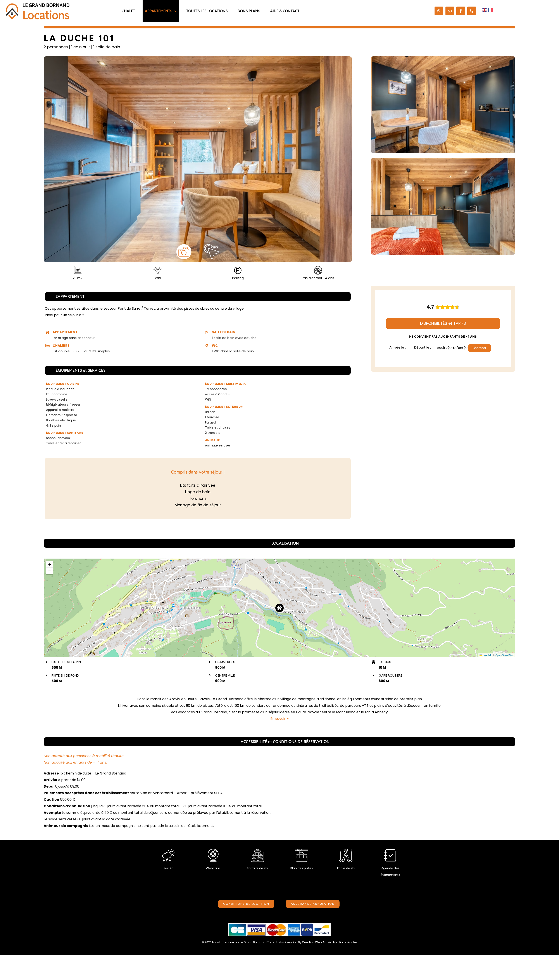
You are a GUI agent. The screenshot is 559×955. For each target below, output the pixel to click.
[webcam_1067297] (213, 850)
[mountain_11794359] (301, 850)
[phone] (471, 11)
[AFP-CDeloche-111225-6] (443, 104)
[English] (485, 9)
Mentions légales (345, 942)
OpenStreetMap (504, 655)
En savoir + (279, 718)
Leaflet (486, 655)
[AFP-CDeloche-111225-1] (198, 159)
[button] (279, 608)
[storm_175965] (168, 850)
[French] (490, 9)
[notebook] (390, 850)
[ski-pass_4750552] (257, 850)
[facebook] (460, 11)
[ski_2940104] (345, 850)
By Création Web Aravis (314, 942)
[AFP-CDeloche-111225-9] (443, 206)
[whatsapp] (439, 11)
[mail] (449, 11)
